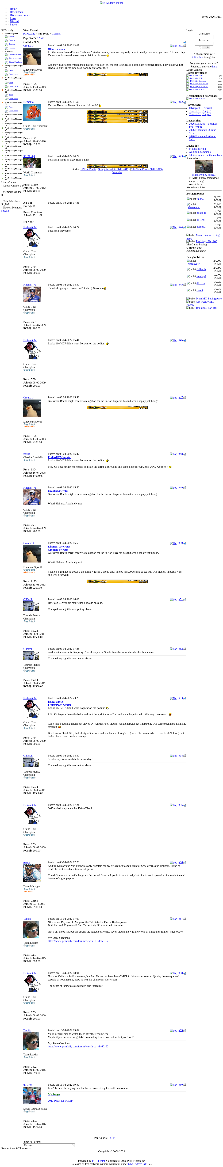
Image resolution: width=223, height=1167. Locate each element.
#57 (181, 918)
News (11, 70)
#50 (181, 542)
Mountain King (197, 148)
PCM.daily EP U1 (196, 78)
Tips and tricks (15, 58)
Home (11, 36)
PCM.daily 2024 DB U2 (199, 84)
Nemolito (28, 101)
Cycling (56, 33)
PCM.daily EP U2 (196, 75)
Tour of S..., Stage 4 (200, 114)
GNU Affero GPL (138, 1163)
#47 (181, 397)
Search (12, 40)
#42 (181, 101)
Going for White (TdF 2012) (113, 169)
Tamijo (27, 918)
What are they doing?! (204, 174)
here (214, 66)
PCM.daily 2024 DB (197, 89)
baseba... (201, 226)
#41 (181, 45)
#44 (181, 227)
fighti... (200, 198)
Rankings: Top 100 (206, 241)
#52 (181, 648)
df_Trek (27, 1084)
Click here (198, 57)
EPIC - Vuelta (88, 169)
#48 (181, 453)
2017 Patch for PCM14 (61, 1100)
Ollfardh (28, 599)
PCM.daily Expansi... (198, 81)
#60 (181, 1084)
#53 (181, 698)
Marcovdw (194, 207)
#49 (181, 487)
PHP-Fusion (99, 1160)
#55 (181, 804)
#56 (181, 862)
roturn (26, 862)
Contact (12, 44)
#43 (181, 156)
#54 (181, 755)
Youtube (117, 172)
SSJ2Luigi (29, 156)
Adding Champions (200, 151)
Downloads (13, 74)
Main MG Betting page (209, 298)
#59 (181, 1030)
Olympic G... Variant (200, 108)
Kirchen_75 (29, 284)
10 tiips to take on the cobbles (205, 155)
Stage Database (15, 62)
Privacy (12, 48)
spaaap (5, 210)
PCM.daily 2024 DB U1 (199, 87)
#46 (181, 340)
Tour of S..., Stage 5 (200, 111)
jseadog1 (201, 212)
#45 (181, 284)
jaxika (26, 453)
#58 (181, 972)
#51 (181, 599)
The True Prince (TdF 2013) (147, 169)
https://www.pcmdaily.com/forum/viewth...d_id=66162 (78, 941)
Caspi (200, 290)
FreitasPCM (30, 227)
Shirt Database (15, 54)
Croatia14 (28, 45)
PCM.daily (29, 33)
